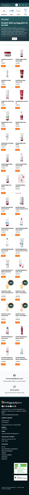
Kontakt (4, 453)
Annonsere (4, 459)
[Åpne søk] (16, 5)
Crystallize (9, 488)
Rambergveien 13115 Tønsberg (6, 421)
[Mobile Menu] (26, 5)
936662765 (15, 425)
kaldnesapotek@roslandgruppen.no (10, 433)
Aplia (23, 487)
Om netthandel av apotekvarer (10, 449)
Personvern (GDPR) (7, 455)
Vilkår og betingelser (7, 451)
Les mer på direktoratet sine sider (10, 414)
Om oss (3, 447)
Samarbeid (4, 457)
